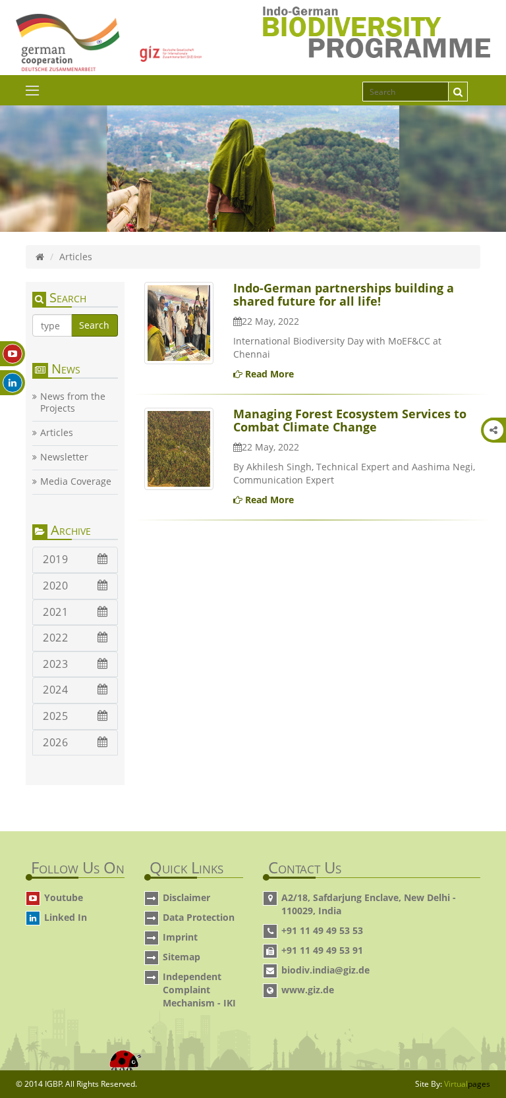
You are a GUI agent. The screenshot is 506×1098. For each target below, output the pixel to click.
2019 (55, 559)
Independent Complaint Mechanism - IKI (199, 989)
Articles (56, 433)
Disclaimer (186, 897)
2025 (55, 716)
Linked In (65, 917)
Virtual (467, 1083)
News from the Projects (72, 402)
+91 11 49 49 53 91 (322, 950)
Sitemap (181, 956)
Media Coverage (75, 481)
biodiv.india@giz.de (325, 970)
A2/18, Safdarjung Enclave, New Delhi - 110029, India (368, 904)
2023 (55, 664)
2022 (55, 637)
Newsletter (64, 457)
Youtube (63, 897)
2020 (55, 585)
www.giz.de (307, 989)
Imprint (180, 937)
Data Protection (199, 917)
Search (94, 325)
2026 (55, 742)
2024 (55, 689)
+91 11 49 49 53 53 (322, 930)
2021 (55, 612)
